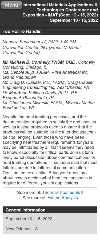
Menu (11, 5)
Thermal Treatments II (62, 192)
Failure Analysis (62, 198)
